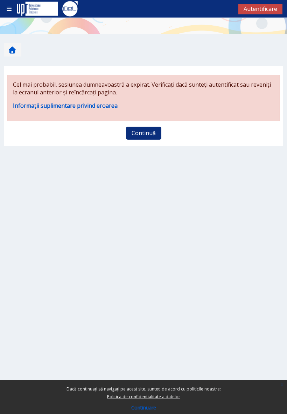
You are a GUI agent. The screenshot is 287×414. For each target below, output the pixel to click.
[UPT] (36, 9)
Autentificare (260, 9)
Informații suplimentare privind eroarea (65, 105)
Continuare (143, 407)
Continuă (144, 133)
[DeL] (70, 8)
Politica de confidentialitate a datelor (143, 397)
